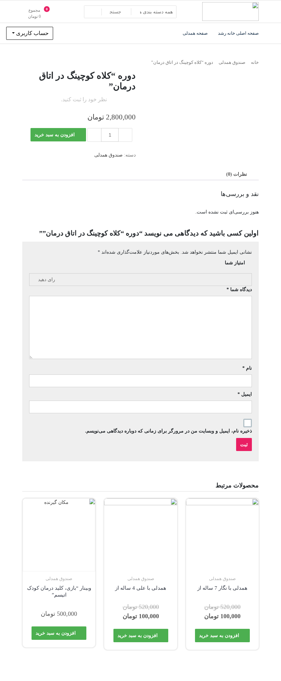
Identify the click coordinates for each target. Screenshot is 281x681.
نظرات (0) (236, 174)
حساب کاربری (32, 33)
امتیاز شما (235, 262)
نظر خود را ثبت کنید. (84, 99)
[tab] (236, 174)
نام (247, 368)
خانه (255, 62)
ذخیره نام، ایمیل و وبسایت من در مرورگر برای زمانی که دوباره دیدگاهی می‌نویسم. (168, 431)
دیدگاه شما (239, 289)
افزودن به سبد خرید (55, 134)
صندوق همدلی (232, 62)
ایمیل (244, 394)
